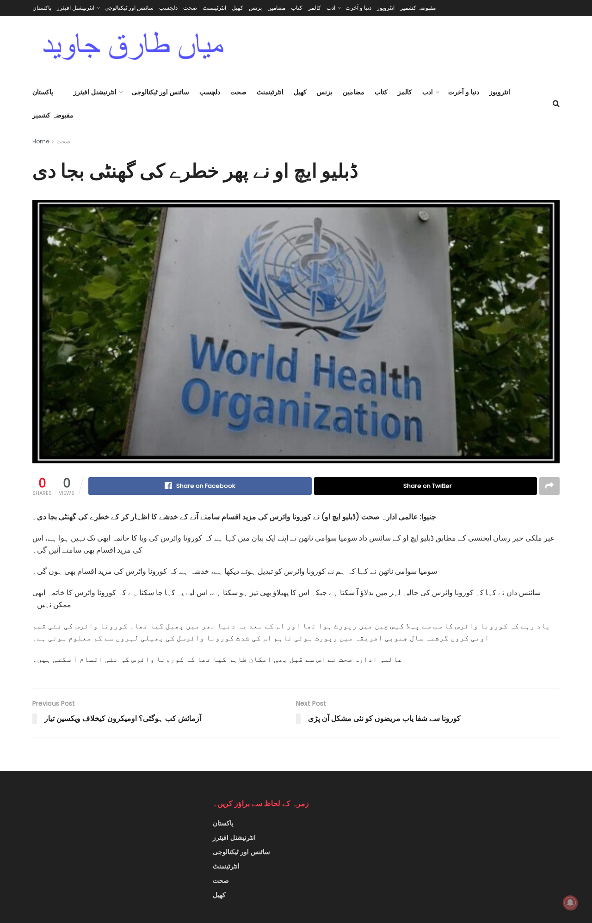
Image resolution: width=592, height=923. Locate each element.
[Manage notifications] (570, 902)
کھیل (237, 8)
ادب (331, 8)
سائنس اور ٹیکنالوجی (129, 8)
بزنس (255, 8)
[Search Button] (556, 103)
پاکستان (41, 8)
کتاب (296, 8)
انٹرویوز (386, 8)
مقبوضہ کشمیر (418, 8)
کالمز (314, 8)
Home (40, 141)
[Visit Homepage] (133, 48)
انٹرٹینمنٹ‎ (214, 8)
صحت (190, 8)
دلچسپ (168, 8)
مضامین (276, 8)
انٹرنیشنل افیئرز (75, 8)
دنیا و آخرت (358, 8)
